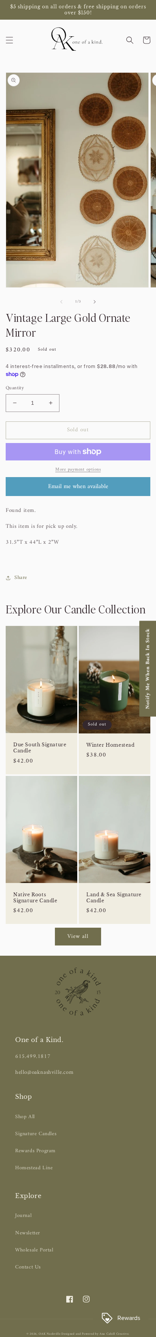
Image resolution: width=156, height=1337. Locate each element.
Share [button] (20, 577)
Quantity (15, 388)
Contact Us (28, 1267)
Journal (23, 1215)
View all (78, 936)
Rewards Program (35, 1151)
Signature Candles (35, 1134)
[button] (9, 40)
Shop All (25, 1117)
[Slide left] (61, 301)
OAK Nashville (50, 1334)
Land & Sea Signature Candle (114, 897)
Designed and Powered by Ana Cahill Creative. (95, 1334)
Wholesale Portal (34, 1250)
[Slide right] (94, 301)
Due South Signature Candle (39, 748)
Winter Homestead (110, 745)
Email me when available (78, 486)
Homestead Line (34, 1168)
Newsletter (27, 1233)
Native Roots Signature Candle (35, 897)
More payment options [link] (78, 469)
